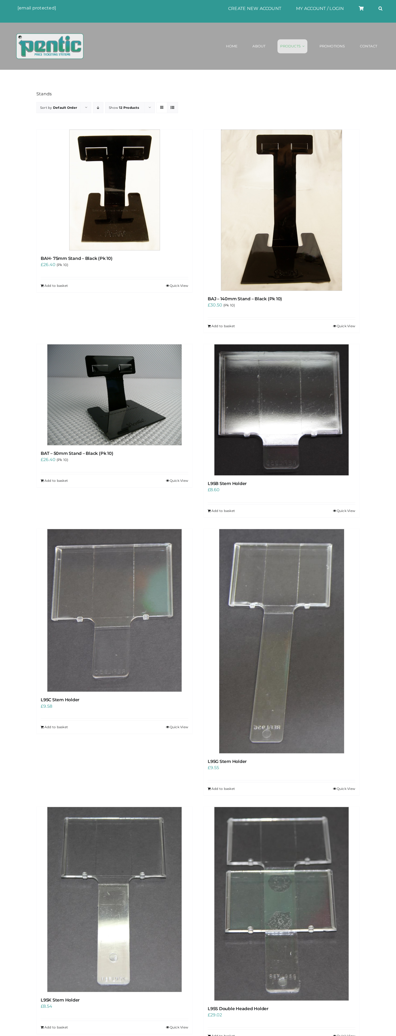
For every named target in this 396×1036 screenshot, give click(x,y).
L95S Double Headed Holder (238, 1008)
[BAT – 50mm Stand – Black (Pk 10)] (114, 394)
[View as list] (172, 107)
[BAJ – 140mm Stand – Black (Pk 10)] (281, 210)
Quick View (179, 286)
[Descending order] (98, 107)
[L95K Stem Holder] (114, 899)
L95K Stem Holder (60, 1000)
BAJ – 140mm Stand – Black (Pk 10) (245, 298)
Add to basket (56, 286)
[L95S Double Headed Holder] (281, 904)
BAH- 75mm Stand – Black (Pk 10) (77, 258)
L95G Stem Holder (227, 761)
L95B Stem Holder (227, 483)
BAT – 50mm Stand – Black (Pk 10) (77, 453)
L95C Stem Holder (60, 699)
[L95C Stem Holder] (114, 610)
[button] (380, 8)
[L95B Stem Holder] (281, 410)
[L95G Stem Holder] (281, 641)
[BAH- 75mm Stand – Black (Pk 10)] (114, 190)
